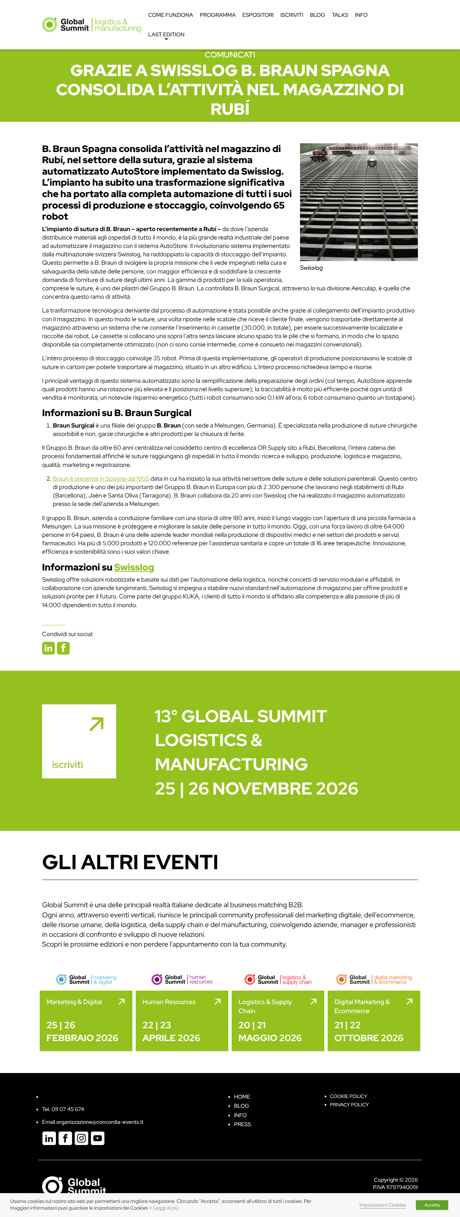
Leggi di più (165, 1208)
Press (242, 1124)
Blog (317, 15)
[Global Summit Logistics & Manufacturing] (91, 24)
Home (242, 1096)
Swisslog (311, 268)
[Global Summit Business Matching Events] (74, 1185)
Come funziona (170, 15)
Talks (340, 15)
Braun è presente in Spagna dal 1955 (101, 479)
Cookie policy (348, 1096)
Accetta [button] (432, 1205)
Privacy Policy (349, 1105)
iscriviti (67, 764)
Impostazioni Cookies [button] (383, 1205)
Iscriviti (292, 15)
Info (361, 15)
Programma (217, 15)
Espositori (258, 15)
